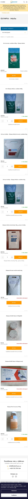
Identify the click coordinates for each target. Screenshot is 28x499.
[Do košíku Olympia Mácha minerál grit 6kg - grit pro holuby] (20, 257)
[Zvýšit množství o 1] (12, 121)
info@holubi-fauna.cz (15, 466)
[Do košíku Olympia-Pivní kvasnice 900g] (20, 439)
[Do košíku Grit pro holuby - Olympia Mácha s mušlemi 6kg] (20, 212)
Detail (14, 75)
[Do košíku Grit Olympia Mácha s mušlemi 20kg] (20, 121)
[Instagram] (16, 476)
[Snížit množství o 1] (2, 121)
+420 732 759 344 (15, 468)
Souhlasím (14, 495)
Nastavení (14, 490)
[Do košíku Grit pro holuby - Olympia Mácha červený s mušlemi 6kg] (20, 166)
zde (15, 487)
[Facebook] (13, 476)
